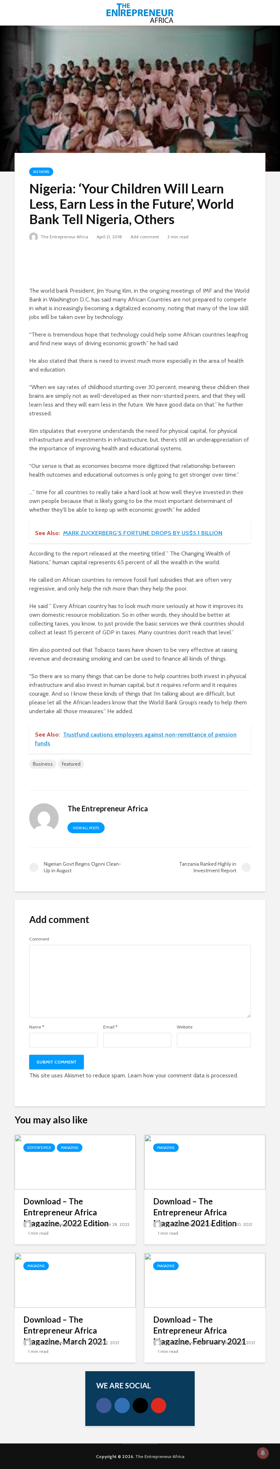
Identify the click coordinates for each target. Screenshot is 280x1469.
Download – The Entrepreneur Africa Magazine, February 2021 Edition (199, 1336)
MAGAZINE (69, 1147)
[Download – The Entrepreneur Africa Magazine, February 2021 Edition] (204, 1279)
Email (110, 1027)
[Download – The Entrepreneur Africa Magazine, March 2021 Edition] (75, 1279)
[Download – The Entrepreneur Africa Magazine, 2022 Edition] (75, 1161)
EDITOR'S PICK (39, 1147)
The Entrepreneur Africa (63, 236)
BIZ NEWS (41, 171)
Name (36, 1027)
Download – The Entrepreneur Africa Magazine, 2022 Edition (66, 1212)
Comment (39, 939)
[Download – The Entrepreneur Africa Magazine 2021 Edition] (204, 1161)
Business (43, 764)
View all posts (86, 828)
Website (184, 1027)
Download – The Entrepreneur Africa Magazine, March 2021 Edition (65, 1336)
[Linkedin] (122, 1405)
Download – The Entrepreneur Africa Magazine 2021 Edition (195, 1212)
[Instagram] (140, 1405)
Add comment (145, 236)
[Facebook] (104, 1405)
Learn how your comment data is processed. (183, 1075)
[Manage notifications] (263, 1453)
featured (71, 764)
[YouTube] (158, 1405)
